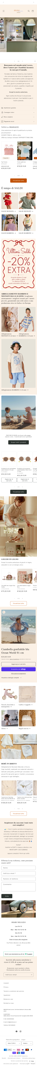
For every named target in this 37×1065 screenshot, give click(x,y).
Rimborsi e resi (8, 999)
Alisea (3, 728)
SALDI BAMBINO (25, 233)
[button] (4, 11)
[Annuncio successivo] (34, 2)
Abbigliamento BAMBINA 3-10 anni (26, 335)
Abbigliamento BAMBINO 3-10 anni (13, 390)
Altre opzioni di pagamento (18, 673)
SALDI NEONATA (7, 211)
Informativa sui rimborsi (14, 1058)
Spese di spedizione (14, 659)
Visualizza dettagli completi (10, 677)
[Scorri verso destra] (22, 176)
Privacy (6, 987)
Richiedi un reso (9, 1003)
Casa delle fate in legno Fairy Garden (8, 586)
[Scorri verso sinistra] (15, 176)
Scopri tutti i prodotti (18, 442)
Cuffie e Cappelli (25, 705)
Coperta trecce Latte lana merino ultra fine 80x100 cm (8, 798)
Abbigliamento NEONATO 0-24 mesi (8, 335)
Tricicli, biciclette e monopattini (8, 706)
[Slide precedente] (15, 61)
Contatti (6, 983)
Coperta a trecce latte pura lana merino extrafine (24, 798)
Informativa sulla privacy (28, 1058)
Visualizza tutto (18, 180)
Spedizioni (7, 995)
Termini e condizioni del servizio (14, 991)
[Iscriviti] (31, 975)
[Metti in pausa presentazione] (35, 61)
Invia (7, 896)
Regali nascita (23, 728)
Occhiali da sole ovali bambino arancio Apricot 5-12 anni (8, 469)
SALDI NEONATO (25, 211)
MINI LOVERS (17, 1056)
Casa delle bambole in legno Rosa (23, 586)
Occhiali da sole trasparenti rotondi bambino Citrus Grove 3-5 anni (24, 470)
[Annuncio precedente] (3, 2)
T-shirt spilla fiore (21, 162)
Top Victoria (4, 162)
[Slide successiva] (22, 61)
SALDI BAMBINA (7, 233)
